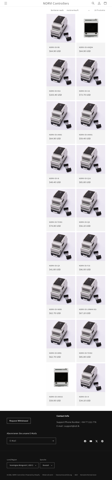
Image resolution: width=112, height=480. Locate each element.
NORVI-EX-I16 (84, 91)
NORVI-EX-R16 (54, 91)
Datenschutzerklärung (64, 475)
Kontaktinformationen (88, 475)
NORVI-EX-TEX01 (55, 222)
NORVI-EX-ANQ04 (86, 47)
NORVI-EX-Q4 (54, 266)
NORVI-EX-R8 (54, 47)
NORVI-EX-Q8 (84, 222)
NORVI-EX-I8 (54, 178)
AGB (76, 475)
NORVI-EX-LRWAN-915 (87, 309)
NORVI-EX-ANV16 (56, 397)
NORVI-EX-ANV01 (85, 135)
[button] (6, 3)
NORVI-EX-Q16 (85, 178)
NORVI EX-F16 (84, 266)
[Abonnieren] (53, 441)
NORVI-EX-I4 (84, 397)
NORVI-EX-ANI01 (55, 135)
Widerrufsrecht (47, 475)
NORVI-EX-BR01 (55, 353)
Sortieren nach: (57, 10)
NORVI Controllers (18, 475)
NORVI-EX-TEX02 (85, 353)
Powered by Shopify (33, 475)
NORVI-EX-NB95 (55, 309)
